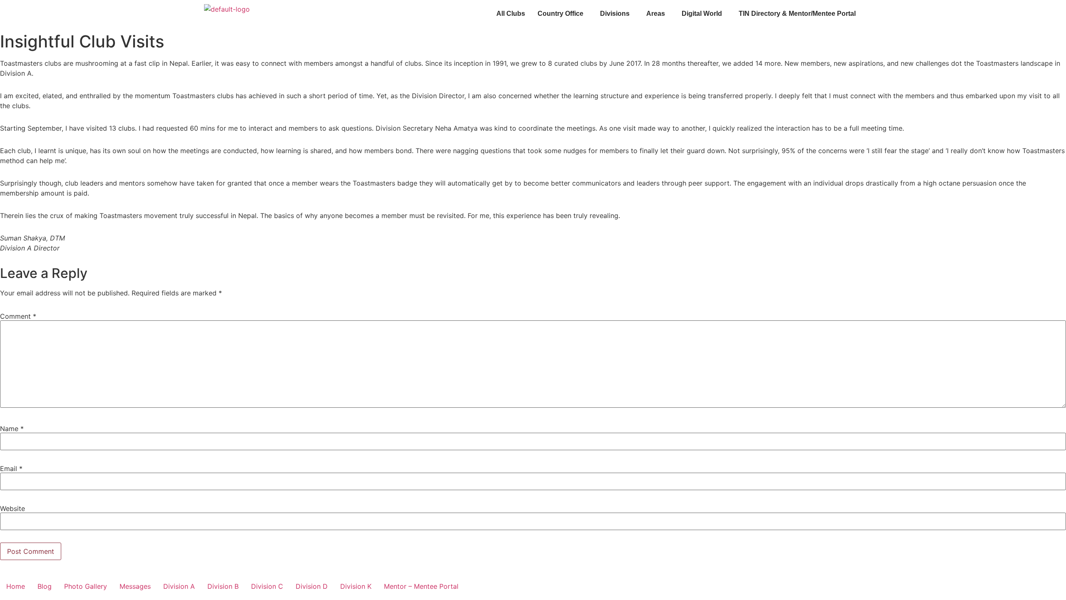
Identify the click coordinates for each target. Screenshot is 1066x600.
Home (15, 586)
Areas (655, 13)
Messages (135, 586)
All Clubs (510, 13)
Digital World (702, 13)
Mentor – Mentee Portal (421, 586)
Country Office (560, 13)
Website (12, 508)
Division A (179, 586)
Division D (312, 586)
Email (11, 468)
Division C (267, 586)
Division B (223, 586)
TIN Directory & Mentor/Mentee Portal (797, 13)
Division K (355, 586)
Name (12, 428)
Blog (44, 586)
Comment (18, 316)
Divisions (615, 13)
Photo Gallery (85, 586)
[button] (562, 13)
